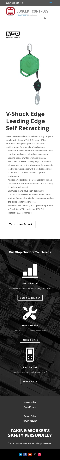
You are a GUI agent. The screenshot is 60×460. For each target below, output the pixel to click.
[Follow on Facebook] (25, 454)
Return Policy (30, 416)
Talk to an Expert (20, 224)
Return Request (30, 420)
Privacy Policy (30, 402)
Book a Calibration (30, 297)
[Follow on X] (35, 454)
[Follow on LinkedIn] (20, 454)
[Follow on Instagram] (39, 454)
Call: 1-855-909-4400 (15, 3)
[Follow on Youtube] (30, 454)
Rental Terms (30, 407)
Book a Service (30, 339)
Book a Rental (30, 381)
